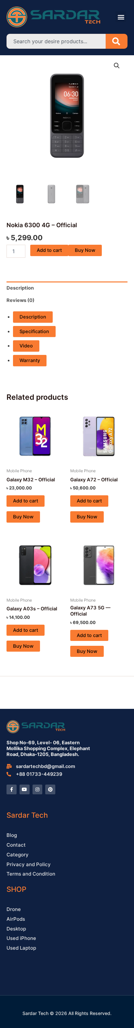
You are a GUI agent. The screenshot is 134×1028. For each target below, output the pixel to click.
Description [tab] (20, 288)
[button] (120, 16)
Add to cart (49, 250)
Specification (34, 331)
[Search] (116, 41)
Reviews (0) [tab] (20, 300)
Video (26, 346)
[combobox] (56, 41)
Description (33, 317)
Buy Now (85, 250)
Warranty (30, 360)
